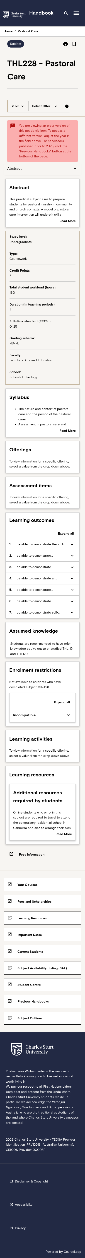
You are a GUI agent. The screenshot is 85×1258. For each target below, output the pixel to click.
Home (8, 31)
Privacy (20, 1228)
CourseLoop (72, 1251)
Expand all (66, 533)
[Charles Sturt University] (14, 16)
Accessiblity (23, 1204)
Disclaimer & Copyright (31, 1181)
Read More (67, 221)
